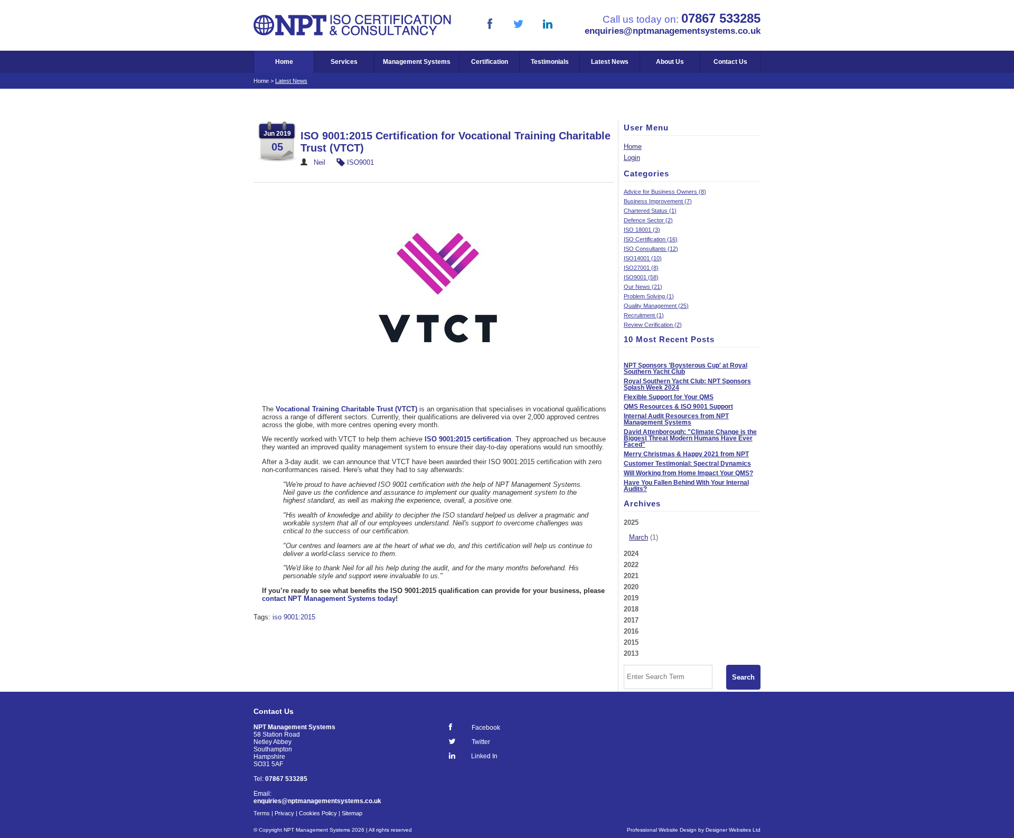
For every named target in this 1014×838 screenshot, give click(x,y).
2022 (631, 565)
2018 (631, 609)
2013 (631, 653)
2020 (631, 587)
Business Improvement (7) (658, 201)
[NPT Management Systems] (352, 33)
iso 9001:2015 (294, 617)
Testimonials (550, 62)
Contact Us (730, 62)
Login (632, 158)
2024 (631, 554)
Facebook (486, 727)
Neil (319, 162)
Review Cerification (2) (653, 325)
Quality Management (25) (656, 306)
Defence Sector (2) (648, 220)
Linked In (484, 755)
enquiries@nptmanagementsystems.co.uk (672, 30)
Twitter (481, 741)
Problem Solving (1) (649, 296)
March (638, 537)
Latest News (609, 62)
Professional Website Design (662, 830)
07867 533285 (720, 18)
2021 (631, 576)
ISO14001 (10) (643, 258)
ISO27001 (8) (641, 268)
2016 (631, 631)
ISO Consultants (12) (651, 249)
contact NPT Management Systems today (329, 598)
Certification (489, 62)
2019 (631, 598)
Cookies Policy (318, 813)
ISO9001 (360, 162)
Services (344, 62)
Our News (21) (643, 287)
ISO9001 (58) (641, 277)
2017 (631, 620)
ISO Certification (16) (651, 239)
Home (284, 62)
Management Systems (416, 62)
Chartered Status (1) (650, 211)
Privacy (284, 813)
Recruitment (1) (644, 315)
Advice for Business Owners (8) (665, 192)
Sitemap (352, 813)
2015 (631, 642)
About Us (670, 62)
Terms (261, 813)
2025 (641, 530)
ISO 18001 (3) (642, 230)
